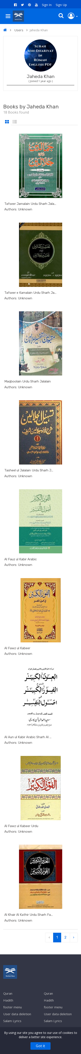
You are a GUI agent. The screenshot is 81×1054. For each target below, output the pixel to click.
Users (18, 30)
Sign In (47, 5)
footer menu (12, 1007)
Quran (7, 993)
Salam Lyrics (12, 1021)
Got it (40, 1046)
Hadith (8, 1000)
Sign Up (61, 5)
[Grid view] (7, 122)
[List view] (15, 122)
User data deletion (17, 1014)
